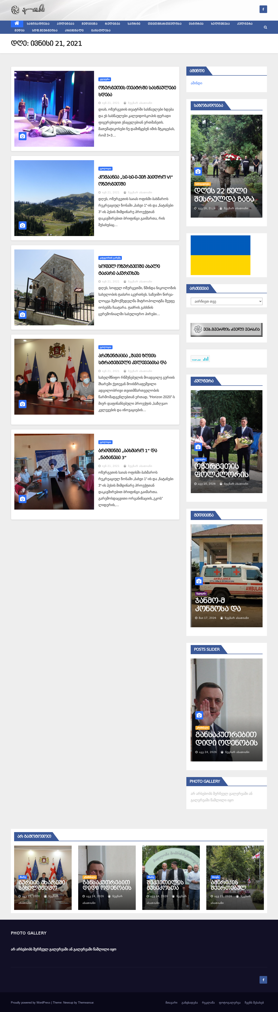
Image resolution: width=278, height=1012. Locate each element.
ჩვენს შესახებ (254, 1002)
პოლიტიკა (65, 23)
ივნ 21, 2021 (111, 102)
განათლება (101, 30)
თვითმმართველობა (165, 23)
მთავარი (171, 1002)
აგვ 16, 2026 (207, 208)
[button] (265, 27)
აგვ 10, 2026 (207, 483)
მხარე (23, 877)
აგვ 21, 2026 (223, 896)
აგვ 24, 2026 (207, 752)
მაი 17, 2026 (206, 617)
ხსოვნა (215, 877)
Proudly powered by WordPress (31, 1002)
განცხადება (190, 1002)
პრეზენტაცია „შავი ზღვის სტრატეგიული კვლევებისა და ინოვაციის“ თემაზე (132, 362)
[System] (227, 329)
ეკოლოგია (105, 168)
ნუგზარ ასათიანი (139, 102)
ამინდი (196, 83)
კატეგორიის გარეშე (110, 258)
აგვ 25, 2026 (31, 896)
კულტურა (245, 23)
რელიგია (112, 23)
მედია (20, 30)
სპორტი (134, 23)
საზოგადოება (38, 23)
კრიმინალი (74, 30)
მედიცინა (90, 23)
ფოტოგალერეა (230, 1002)
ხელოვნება (220, 23)
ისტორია (196, 23)
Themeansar (85, 1002)
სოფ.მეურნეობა (45, 30)
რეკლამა (208, 1002)
